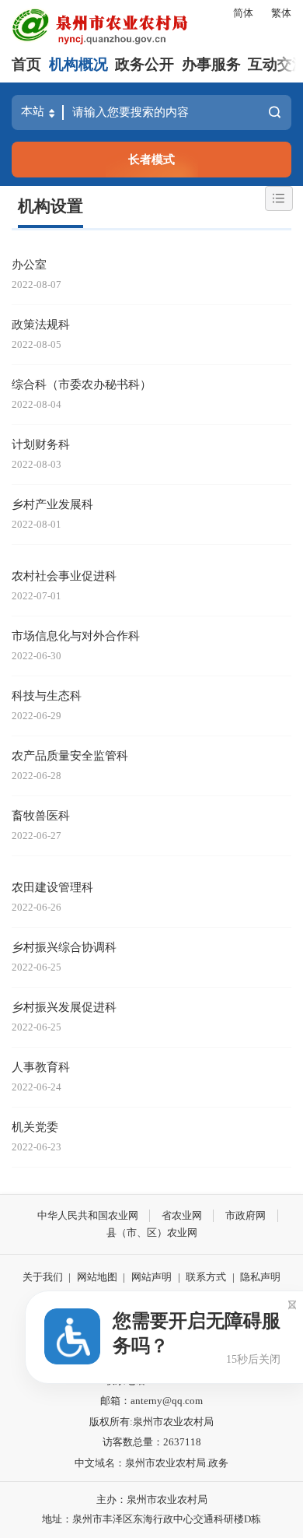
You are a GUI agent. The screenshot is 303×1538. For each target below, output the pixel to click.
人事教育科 (41, 1066)
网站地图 (97, 1277)
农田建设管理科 (52, 887)
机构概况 (78, 64)
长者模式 (151, 159)
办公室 (29, 264)
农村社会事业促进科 (64, 575)
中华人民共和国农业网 (87, 1215)
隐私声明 (260, 1277)
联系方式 (206, 1277)
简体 (243, 13)
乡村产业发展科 (52, 504)
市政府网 (245, 1215)
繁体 (281, 13)
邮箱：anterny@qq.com (151, 1400)
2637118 (182, 1442)
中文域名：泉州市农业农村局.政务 (151, 1463)
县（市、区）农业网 (151, 1232)
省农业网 (182, 1215)
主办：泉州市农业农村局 (151, 1499)
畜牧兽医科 (41, 815)
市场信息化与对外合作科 (76, 635)
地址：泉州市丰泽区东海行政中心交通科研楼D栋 (151, 1519)
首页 (26, 64)
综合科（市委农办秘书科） (82, 384)
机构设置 (50, 206)
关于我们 (43, 1277)
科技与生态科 (47, 695)
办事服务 (211, 64)
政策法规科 (41, 324)
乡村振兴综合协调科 (64, 946)
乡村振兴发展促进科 (64, 1006)
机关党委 (35, 1126)
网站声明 (151, 1277)
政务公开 (144, 64)
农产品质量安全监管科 (70, 755)
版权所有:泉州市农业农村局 (151, 1421)
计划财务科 (41, 444)
